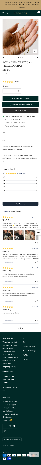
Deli (4, 132)
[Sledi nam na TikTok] (5, 430)
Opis (4, 141)
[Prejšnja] (3, 57)
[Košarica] (37, 13)
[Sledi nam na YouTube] (14, 426)
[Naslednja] (37, 57)
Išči (24, 342)
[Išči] (7, 13)
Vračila (25, 355)
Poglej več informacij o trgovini (15, 126)
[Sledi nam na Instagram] (9, 426)
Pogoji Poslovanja (29, 350)
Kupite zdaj (20, 110)
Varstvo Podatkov (29, 346)
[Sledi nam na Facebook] (5, 426)
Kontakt (25, 359)
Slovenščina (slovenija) (11, 439)
